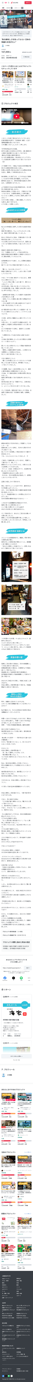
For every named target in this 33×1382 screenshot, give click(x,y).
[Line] (21, 978)
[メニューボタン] (2, 2)
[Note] (29, 978)
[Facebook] (5, 978)
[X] (13, 978)
